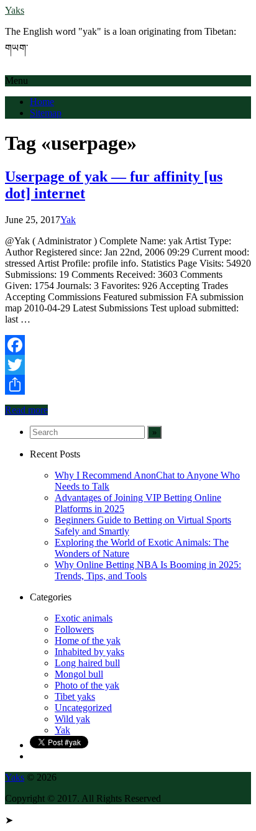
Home (42, 101)
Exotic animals (83, 618)
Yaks (14, 10)
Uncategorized (83, 707)
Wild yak (72, 719)
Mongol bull (79, 674)
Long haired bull (87, 663)
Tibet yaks (75, 696)
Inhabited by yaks (89, 651)
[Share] (128, 385)
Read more (26, 410)
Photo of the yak (87, 685)
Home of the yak (88, 640)
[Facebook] (128, 345)
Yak (68, 219)
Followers (74, 629)
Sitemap (46, 113)
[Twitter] (128, 365)
